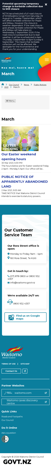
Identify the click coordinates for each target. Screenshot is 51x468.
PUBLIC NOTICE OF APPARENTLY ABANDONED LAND (24, 181)
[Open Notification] (46, 4)
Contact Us (11, 371)
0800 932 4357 (21, 303)
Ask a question (8, 433)
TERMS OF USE (8, 364)
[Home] (6, 62)
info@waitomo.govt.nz (22, 282)
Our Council (7, 420)
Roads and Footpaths (12, 416)
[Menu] (47, 59)
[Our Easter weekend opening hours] (20, 139)
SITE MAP (25, 364)
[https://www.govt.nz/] (17, 464)
